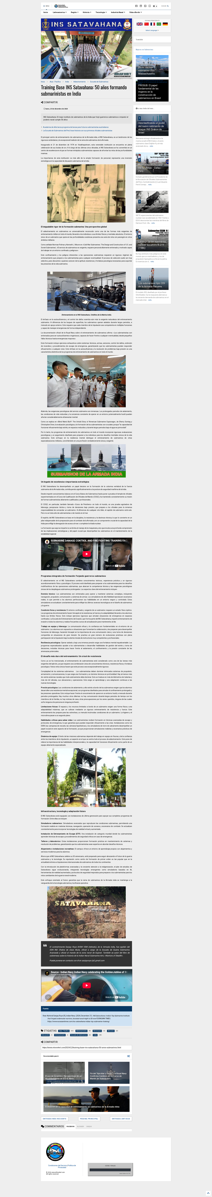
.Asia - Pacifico (55, 82)
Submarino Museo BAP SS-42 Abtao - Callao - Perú (150, 167)
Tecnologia (100, 12)
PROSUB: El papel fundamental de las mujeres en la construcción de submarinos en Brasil (149, 92)
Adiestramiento (79, 82)
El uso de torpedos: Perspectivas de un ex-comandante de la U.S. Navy (63, 1077)
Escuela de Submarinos (99, 82)
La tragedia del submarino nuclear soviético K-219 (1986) (152, 244)
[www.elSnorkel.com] (62, 7)
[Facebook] (136, 6)
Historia (86, 12)
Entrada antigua (121, 1119)
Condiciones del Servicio (57, 1165)
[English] (140, 24)
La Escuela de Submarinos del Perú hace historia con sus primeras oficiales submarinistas (77, 131)
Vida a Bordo (134, 12)
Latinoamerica (59, 12)
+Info (151, 146)
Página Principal (89, 1119)
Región (74, 12)
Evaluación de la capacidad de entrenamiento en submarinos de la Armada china (82, 1107)
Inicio (45, 12)
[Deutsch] (165, 24)
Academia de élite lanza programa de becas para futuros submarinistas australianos (76, 127)
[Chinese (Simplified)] (146, 24)
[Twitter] (145, 6)
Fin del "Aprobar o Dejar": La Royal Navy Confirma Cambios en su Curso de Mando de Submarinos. (108, 1076)
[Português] (159, 24)
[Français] (152, 24)
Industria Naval (117, 12)
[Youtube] (150, 6)
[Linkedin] (141, 6)
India (67, 82)
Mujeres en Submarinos (144, 49)
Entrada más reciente (54, 1119)
